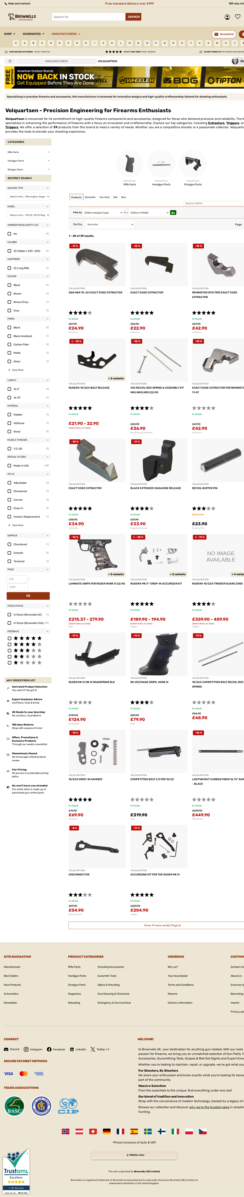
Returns (172, 993)
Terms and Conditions (181, 984)
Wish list (239, 17)
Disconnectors (75, 914)
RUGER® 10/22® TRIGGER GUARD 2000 (217, 583)
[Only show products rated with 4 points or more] (28, 644)
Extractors (216, 123)
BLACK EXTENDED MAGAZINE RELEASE (155, 488)
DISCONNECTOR (79, 874)
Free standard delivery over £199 (129, 3)
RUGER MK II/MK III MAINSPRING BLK (92, 682)
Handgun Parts (77, 976)
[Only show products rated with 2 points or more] (28, 656)
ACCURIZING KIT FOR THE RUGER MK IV (155, 874)
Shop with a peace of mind (27, 728)
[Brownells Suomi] (161, 1131)
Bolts (132, 819)
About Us (236, 976)
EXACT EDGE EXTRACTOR (146, 292)
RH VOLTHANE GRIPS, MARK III (149, 682)
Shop (8, 34)
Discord (14, 1049)
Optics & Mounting (109, 984)
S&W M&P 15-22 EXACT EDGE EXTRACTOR (95, 292)
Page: (238, 224)
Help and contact (19, 3)
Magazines (74, 993)
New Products (12, 984)
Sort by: (78, 224)
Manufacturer (12, 967)
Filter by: (77, 212)
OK (28, 595)
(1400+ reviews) (139, 52)
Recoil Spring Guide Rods (141, 433)
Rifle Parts (74, 967)
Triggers (232, 123)
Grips (71, 626)
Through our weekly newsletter (29, 744)
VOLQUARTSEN (77, 288)
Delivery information (180, 1002)
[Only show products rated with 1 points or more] (28, 662)
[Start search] (133, 17)
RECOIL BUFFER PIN (205, 488)
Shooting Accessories (111, 967)
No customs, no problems (26, 715)
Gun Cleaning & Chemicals (113, 993)
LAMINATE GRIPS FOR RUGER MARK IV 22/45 (97, 583)
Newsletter (10, 1002)
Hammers (73, 819)
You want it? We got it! (24, 690)
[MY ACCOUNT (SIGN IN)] (228, 17)
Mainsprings (74, 724)
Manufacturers (64, 34)
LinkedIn (81, 1049)
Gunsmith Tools (107, 976)
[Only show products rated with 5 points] (28, 638)
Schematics (32, 34)
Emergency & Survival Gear (114, 1002)
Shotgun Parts (77, 984)
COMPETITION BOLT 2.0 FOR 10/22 (152, 779)
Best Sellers (11, 976)
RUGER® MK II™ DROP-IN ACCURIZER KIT (156, 583)
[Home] (9, 61)
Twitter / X (103, 1049)
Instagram (36, 1049)
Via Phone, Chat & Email (25, 702)
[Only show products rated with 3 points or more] (28, 650)
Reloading (74, 1002)
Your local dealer (178, 976)
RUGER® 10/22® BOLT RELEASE (89, 387)
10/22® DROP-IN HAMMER (85, 779)
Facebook (59, 1049)
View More (18, 370)
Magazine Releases (139, 528)
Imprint (235, 1002)
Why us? (173, 967)
